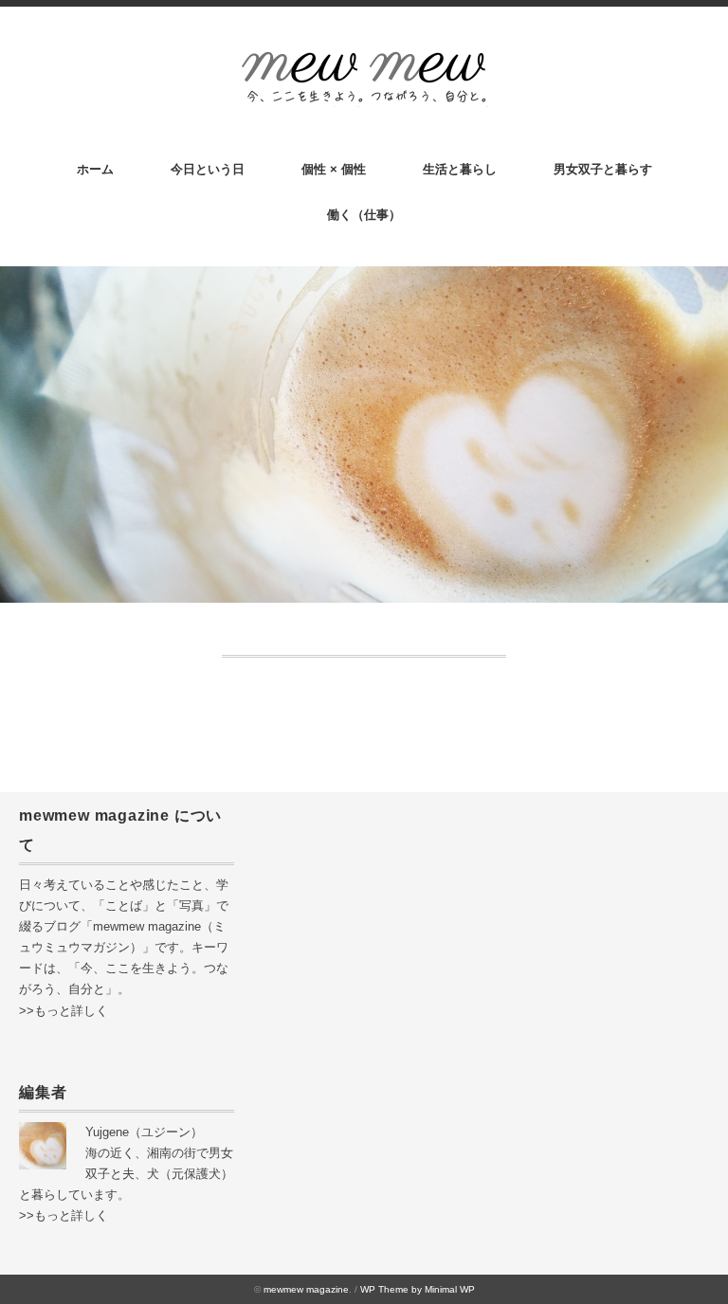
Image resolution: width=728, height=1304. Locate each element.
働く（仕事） (364, 215)
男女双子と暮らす (603, 169)
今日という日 (208, 169)
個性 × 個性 (333, 169)
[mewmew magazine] (364, 58)
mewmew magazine (306, 1289)
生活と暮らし (460, 169)
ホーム (95, 169)
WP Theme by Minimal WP (417, 1289)
